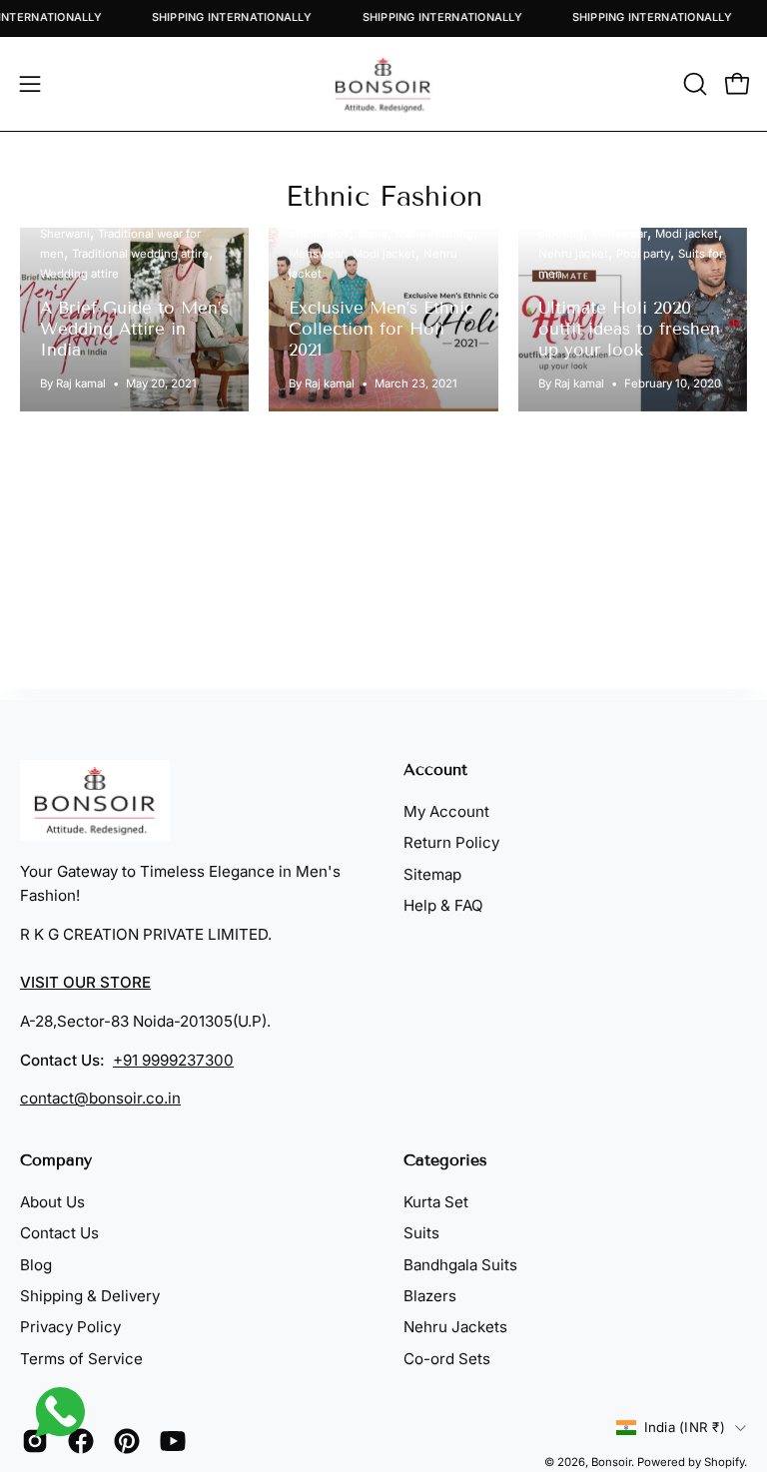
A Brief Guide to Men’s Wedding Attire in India (134, 329)
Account (435, 769)
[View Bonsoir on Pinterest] (127, 1441)
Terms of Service (81, 1358)
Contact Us (59, 1233)
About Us (52, 1201)
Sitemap (432, 874)
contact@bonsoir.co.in (100, 1098)
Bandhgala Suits (460, 1264)
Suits (421, 1233)
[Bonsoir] (383, 84)
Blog (36, 1264)
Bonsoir (611, 1462)
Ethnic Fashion (384, 196)
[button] (693, 84)
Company (56, 1159)
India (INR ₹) (684, 1427)
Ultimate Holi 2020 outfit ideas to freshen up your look (629, 329)
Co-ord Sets (446, 1358)
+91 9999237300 (173, 1060)
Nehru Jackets (455, 1327)
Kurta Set (435, 1201)
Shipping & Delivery (90, 1295)
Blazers (429, 1295)
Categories (445, 1159)
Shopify (724, 1462)
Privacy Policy (70, 1327)
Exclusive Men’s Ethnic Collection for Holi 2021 (381, 329)
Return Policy (451, 842)
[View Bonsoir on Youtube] (173, 1441)
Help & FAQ (443, 905)
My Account (446, 811)
